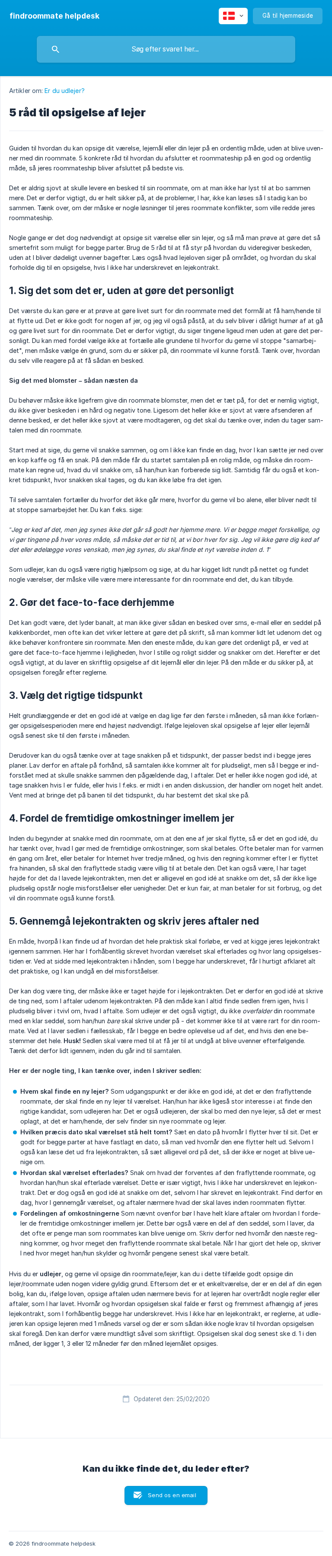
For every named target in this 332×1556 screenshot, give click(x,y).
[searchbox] (166, 49)
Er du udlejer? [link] (64, 90)
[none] (54, 16)
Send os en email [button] (172, 1495)
